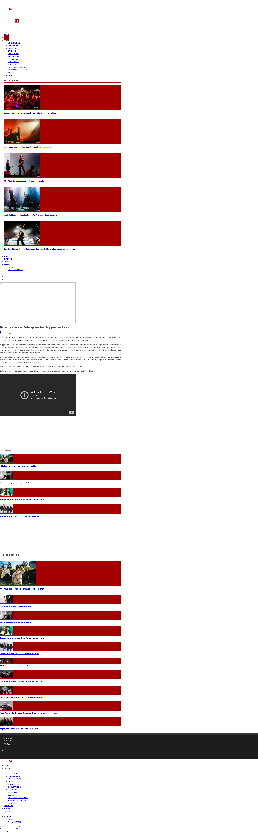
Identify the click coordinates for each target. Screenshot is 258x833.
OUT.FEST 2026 (12, 51)
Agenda (6, 35)
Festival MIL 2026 (13, 54)
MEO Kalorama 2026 (14, 43)
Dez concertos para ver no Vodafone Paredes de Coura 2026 (21, 682)
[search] (19, 826)
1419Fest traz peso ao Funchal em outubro (15, 666)
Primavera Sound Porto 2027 (17, 70)
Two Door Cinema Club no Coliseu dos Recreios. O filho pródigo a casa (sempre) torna (39, 249)
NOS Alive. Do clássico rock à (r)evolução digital (24, 181)
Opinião (6, 262)
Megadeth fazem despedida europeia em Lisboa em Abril (19, 729)
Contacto (11, 267)
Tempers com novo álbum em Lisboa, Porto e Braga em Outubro (22, 500)
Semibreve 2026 (13, 59)
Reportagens (8, 75)
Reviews (6, 256)
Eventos (6, 37)
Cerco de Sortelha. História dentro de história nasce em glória (30, 113)
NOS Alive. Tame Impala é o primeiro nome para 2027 (18, 466)
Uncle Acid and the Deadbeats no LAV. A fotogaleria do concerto (30, 215)
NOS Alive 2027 (12, 72)
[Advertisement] (60, 433)
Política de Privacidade (15, 270)
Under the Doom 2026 (14, 48)
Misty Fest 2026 (13, 64)
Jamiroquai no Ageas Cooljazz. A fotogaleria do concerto (27, 147)
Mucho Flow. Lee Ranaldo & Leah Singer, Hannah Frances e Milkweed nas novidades (29, 713)
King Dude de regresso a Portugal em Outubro (16, 483)
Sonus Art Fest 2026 (14, 56)
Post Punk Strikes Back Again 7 (18, 67)
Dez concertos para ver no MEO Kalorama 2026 (16, 607)
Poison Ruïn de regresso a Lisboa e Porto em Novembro (19, 516)
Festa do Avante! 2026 (15, 46)
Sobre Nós (7, 264)
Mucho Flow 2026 (13, 62)
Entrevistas (8, 259)
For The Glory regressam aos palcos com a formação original (21, 697)
